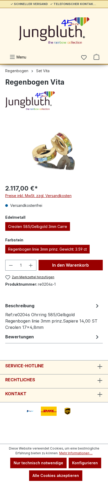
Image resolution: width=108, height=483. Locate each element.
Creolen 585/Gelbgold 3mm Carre (37, 226)
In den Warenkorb (70, 265)
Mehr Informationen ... (76, 453)
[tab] (52, 316)
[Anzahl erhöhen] (30, 265)
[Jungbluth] (54, 100)
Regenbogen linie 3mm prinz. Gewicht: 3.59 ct (47, 249)
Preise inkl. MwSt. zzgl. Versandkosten (38, 195)
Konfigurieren (85, 463)
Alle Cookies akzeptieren (56, 475)
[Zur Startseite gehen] (54, 30)
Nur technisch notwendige (38, 463)
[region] (54, 150)
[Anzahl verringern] (10, 265)
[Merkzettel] (84, 57)
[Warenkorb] (96, 57)
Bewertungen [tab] (19, 336)
